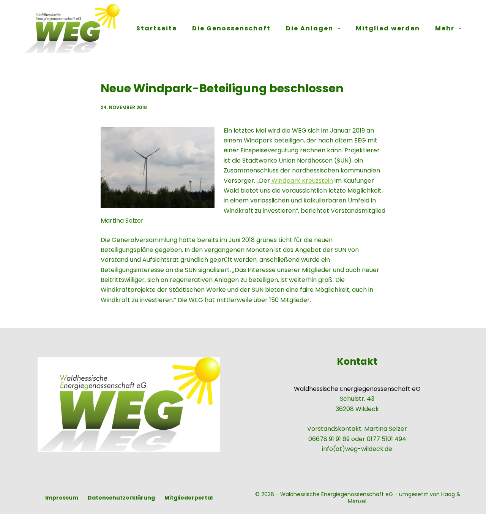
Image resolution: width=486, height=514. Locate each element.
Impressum (61, 497)
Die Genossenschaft (231, 28)
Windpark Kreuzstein (301, 180)
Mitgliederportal (188, 497)
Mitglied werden (388, 28)
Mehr (444, 28)
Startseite (156, 28)
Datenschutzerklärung (121, 497)
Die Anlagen (309, 28)
